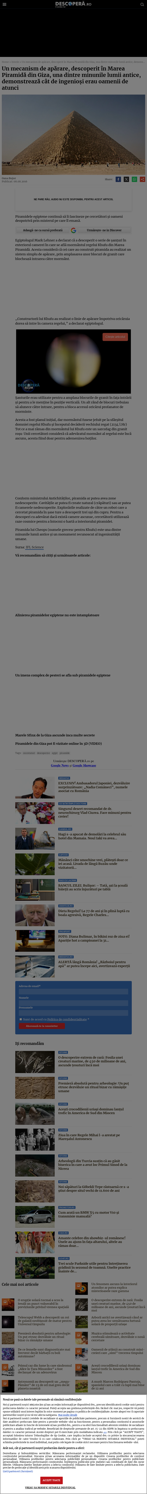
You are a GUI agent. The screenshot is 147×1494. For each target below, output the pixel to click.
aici (104, 1432)
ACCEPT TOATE (51, 1480)
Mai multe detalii (67, 1415)
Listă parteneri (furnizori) (18, 1471)
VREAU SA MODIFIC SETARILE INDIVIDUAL (50, 1487)
